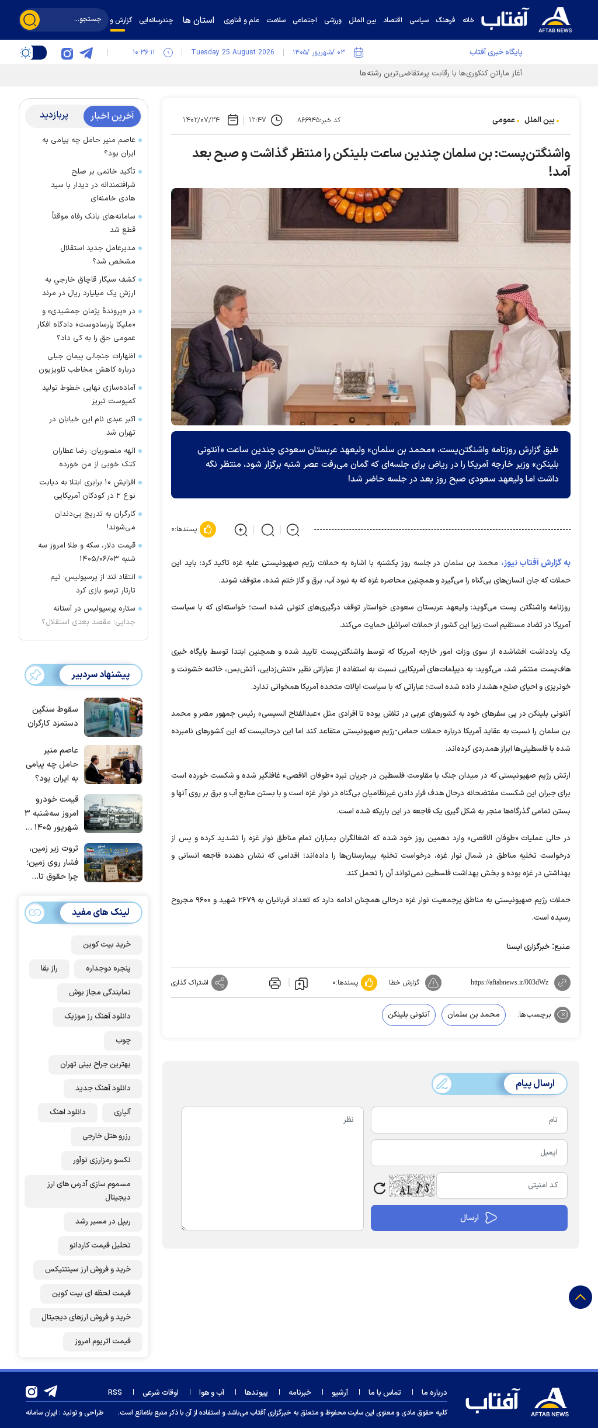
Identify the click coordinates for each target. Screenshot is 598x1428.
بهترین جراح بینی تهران (95, 1064)
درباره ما (434, 1393)
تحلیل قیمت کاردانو (100, 1246)
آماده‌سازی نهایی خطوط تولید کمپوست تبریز (88, 394)
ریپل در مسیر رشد (103, 1222)
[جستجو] (30, 20)
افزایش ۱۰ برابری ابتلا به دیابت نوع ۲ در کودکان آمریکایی (87, 489)
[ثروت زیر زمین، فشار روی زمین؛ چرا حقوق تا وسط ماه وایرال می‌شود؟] (110, 861)
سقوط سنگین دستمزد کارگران (52, 716)
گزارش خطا (404, 983)
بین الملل (539, 120)
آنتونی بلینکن (409, 1015)
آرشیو (340, 1393)
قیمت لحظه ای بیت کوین (91, 1293)
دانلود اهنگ (68, 1112)
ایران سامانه (41, 1413)
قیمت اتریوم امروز (103, 1341)
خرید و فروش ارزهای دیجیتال (86, 1317)
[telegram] (86, 52)
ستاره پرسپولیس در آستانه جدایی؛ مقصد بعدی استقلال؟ (88, 615)
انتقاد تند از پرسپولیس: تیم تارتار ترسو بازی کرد (92, 584)
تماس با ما (384, 1393)
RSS (115, 1393)
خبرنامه (299, 1393)
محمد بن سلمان (473, 1015)
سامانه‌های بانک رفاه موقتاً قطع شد (93, 223)
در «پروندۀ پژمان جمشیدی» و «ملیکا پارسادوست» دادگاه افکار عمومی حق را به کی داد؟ (86, 325)
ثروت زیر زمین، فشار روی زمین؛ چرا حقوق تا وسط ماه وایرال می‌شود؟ (52, 863)
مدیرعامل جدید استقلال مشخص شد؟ (97, 255)
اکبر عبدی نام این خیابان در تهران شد (92, 426)
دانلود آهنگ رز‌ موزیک (97, 1017)
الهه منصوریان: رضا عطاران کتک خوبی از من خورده (94, 457)
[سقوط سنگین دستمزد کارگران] (110, 716)
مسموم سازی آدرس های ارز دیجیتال (89, 1191)
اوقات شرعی (160, 1393)
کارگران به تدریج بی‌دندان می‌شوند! (94, 520)
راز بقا (49, 969)
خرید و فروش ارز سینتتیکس (88, 1270)
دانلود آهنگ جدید (103, 1088)
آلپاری (122, 1112)
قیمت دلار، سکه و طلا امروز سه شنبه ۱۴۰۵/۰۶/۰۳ (86, 552)
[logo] (529, 18)
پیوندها (256, 1393)
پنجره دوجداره (108, 969)
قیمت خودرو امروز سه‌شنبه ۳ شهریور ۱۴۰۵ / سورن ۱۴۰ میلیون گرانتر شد (51, 814)
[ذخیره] (301, 983)
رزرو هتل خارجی (106, 1136)
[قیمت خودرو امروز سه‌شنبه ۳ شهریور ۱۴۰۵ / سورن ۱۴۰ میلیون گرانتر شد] (110, 812)
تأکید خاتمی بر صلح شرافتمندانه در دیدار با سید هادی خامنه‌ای (93, 185)
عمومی (503, 120)
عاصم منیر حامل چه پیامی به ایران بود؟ (88, 147)
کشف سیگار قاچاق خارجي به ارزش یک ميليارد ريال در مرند (88, 286)
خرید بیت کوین (107, 945)
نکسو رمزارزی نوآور (102, 1160)
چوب (123, 1040)
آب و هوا (211, 1393)
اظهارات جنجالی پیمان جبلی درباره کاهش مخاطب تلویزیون (87, 363)
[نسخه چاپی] (274, 983)
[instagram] (67, 53)
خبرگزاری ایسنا (528, 947)
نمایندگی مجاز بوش (100, 993)
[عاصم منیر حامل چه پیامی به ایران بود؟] (110, 763)
